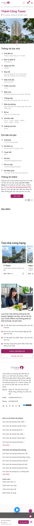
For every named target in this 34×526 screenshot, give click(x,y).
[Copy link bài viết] (32, 200)
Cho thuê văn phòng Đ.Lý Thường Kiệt (15, 471)
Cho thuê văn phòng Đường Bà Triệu (14, 468)
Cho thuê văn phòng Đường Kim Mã (14, 464)
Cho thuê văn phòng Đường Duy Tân (15, 453)
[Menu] (32, 3)
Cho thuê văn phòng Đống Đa (12, 442)
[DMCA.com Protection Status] (27, 405)
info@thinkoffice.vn (15, 397)
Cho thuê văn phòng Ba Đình (12, 430)
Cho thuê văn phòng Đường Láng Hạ (15, 461)
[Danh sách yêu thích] (28, 3)
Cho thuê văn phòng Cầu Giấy (12, 434)
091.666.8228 (13, 401)
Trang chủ (1, 6)
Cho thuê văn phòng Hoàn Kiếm (13, 422)
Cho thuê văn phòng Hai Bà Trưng (14, 426)
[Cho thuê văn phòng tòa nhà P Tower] (14, 261)
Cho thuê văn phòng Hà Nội (12, 6)
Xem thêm (5, 445)
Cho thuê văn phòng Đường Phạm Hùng (16, 457)
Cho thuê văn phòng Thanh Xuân (13, 438)
